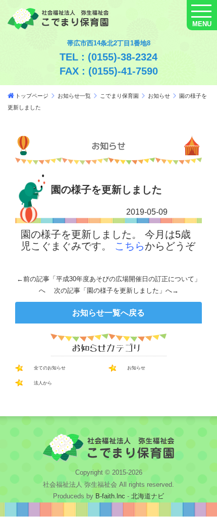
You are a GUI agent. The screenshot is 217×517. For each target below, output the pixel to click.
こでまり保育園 (119, 96)
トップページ (31, 96)
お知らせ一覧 (74, 96)
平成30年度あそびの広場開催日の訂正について (125, 279)
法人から (43, 382)
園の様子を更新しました (123, 290)
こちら (130, 245)
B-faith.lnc (109, 496)
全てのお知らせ (50, 367)
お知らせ (159, 96)
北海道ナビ (147, 496)
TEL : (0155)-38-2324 (108, 56)
